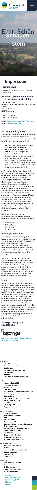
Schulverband (9, 396)
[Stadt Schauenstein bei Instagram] (4, 488)
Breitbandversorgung (11, 467)
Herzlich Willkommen (11, 385)
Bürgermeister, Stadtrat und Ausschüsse (18, 392)
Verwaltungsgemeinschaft (13, 394)
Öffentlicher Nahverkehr (12, 437)
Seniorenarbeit (9, 433)
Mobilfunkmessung (11, 471)
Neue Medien (14, 340)
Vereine (6, 448)
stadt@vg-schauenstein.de (20, 121)
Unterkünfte (8, 456)
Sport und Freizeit (10, 452)
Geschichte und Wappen (12, 366)
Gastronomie (8, 454)
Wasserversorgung (11, 413)
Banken (6, 465)
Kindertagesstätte (10, 422)
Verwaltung (8, 387)
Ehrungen (7, 374)
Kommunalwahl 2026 (11, 383)
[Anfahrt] (34, 478)
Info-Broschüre (9, 420)
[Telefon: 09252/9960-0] (34, 482)
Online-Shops (20, 338)
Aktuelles (7, 407)
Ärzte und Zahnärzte (11, 426)
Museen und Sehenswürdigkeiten (16, 450)
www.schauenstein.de (15, 123)
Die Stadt (7, 364)
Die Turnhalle (8, 372)
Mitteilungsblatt (9, 405)
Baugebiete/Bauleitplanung (13, 435)
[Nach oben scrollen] (27, 479)
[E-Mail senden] (34, 487)
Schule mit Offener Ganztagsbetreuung (18, 424)
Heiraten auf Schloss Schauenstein (16, 377)
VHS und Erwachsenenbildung (15, 439)
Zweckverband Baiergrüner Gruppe (16, 398)
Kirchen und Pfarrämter (12, 430)
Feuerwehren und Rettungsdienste (16, 428)
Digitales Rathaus (10, 389)
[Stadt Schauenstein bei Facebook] (1, 488)
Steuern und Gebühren (12, 400)
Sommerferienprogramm (12, 415)
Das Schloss (8, 368)
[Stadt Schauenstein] (13, 5)
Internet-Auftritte (7, 338)
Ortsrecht (7, 402)
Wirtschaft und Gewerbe (12, 463)
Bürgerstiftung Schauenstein (14, 370)
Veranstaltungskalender (12, 445)
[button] (18, 344)
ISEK (5, 417)
